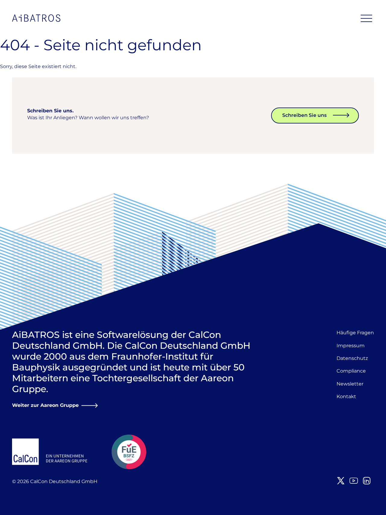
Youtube (354, 480)
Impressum (351, 345)
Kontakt (346, 396)
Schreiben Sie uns (304, 115)
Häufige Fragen (355, 333)
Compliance (351, 371)
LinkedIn (366, 480)
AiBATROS (36, 18)
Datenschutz (352, 358)
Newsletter (350, 384)
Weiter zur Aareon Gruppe (45, 405)
